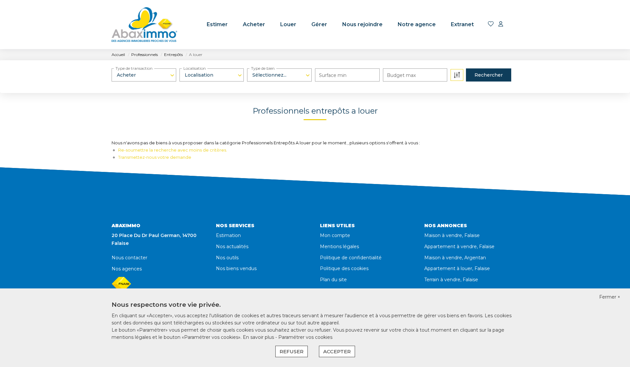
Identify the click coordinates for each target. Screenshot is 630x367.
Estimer (217, 24)
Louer (288, 24)
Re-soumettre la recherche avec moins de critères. (172, 150)
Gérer (319, 24)
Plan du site (333, 280)
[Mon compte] (500, 24)
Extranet (462, 24)
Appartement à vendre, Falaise (459, 246)
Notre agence (417, 24)
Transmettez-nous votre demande (154, 157)
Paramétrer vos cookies (305, 337)
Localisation (194, 68)
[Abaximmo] (144, 24)
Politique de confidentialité (351, 258)
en (514, 24)
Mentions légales (339, 246)
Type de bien (263, 68)
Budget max (401, 75)
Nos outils (227, 258)
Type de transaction (134, 68)
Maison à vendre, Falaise (452, 235)
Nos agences (127, 269)
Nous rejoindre (362, 24)
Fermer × (609, 297)
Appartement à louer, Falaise (457, 268)
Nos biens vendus (236, 268)
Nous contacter (129, 258)
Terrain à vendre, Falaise (451, 280)
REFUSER (292, 351)
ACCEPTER (337, 351)
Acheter (254, 24)
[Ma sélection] (491, 24)
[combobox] (144, 75)
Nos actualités (232, 246)
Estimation (228, 235)
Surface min (332, 75)
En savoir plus (259, 337)
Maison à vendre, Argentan (455, 258)
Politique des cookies (344, 268)
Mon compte (335, 235)
